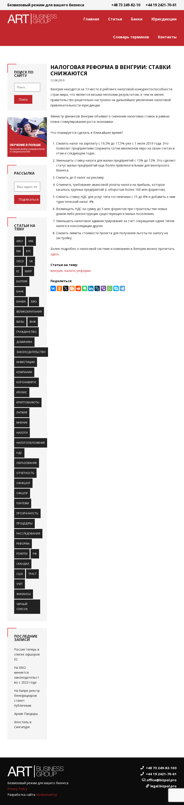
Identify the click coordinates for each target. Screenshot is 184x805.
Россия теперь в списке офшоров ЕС (27, 654)
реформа (23, 543)
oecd (20, 261)
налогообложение (30, 443)
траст (32, 574)
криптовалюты (27, 402)
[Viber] (103, 288)
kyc (28, 251)
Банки (136, 19)
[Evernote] (84, 288)
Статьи (115, 19)
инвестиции (25, 362)
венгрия (56, 270)
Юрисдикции (164, 19)
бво (34, 301)
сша (19, 574)
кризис (21, 392)
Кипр (28, 271)
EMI (18, 251)
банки (21, 301)
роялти (21, 554)
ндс (19, 453)
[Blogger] (72, 288)
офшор (22, 493)
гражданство (26, 332)
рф (35, 554)
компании (24, 372)
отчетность (25, 473)
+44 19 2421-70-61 (161, 4)
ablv (19, 241)
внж (33, 322)
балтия (21, 281)
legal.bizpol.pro (163, 786)
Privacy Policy (17, 789)
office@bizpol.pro (162, 780)
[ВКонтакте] (53, 288)
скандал (22, 564)
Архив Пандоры (26, 714)
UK (31, 261)
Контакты (167, 37)
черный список (22, 606)
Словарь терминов (131, 37)
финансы (23, 594)
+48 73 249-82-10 (125, 4)
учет (19, 584)
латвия (21, 412)
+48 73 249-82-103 (161, 768)
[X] (65, 288)
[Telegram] (122, 288)
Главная (91, 19)
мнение (21, 422)
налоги (22, 433)
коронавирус (26, 382)
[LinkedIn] (91, 288)
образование (26, 463)
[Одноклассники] (59, 288)
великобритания (29, 312)
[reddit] (78, 288)
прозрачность (27, 513)
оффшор (23, 483)
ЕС (18, 271)
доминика (24, 342)
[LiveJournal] (97, 288)
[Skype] (116, 288)
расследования (28, 533)
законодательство (31, 352)
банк (20, 291)
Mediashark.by (46, 794)
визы (20, 322)
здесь (54, 254)
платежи (22, 503)
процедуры (24, 523)
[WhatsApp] (109, 288)
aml (31, 241)
